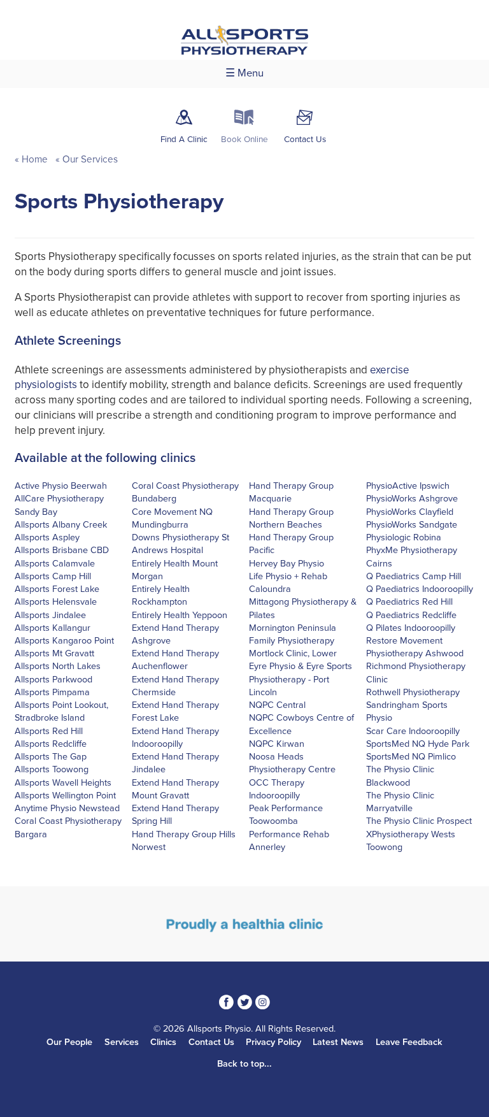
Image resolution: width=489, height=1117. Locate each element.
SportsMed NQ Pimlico (411, 756)
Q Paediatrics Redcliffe (411, 615)
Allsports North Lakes (58, 666)
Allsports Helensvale (56, 601)
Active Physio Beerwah (61, 485)
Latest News (338, 1042)
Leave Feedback (409, 1042)
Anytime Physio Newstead (67, 808)
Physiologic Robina (403, 537)
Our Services (89, 159)
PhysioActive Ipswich (408, 485)
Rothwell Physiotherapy (413, 692)
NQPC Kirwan (276, 744)
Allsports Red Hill (49, 731)
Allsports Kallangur (52, 628)
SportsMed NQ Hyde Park (417, 744)
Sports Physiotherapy (119, 202)
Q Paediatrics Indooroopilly (419, 589)
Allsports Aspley (47, 537)
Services (121, 1042)
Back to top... (244, 1063)
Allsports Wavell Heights (63, 782)
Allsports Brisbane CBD (62, 550)
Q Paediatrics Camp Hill (413, 576)
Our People (69, 1042)
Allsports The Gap (51, 756)
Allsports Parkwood (53, 679)
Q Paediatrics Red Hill (409, 601)
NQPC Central (277, 705)
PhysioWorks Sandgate (411, 524)
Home (34, 159)
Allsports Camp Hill (53, 576)
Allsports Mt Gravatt (54, 653)
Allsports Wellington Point (65, 795)
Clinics (163, 1042)
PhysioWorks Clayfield (409, 512)
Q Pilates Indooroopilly (410, 628)
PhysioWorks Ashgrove (412, 498)
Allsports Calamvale (55, 563)
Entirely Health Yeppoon (179, 615)
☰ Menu (244, 73)
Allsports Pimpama (52, 692)
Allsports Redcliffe (51, 744)
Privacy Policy (273, 1042)
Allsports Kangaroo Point (64, 640)
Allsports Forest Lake (57, 589)
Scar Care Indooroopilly (413, 731)
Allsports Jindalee (50, 615)
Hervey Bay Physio (286, 563)
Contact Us (211, 1042)
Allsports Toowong (52, 769)
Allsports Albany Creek (61, 524)
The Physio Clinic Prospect (419, 821)
